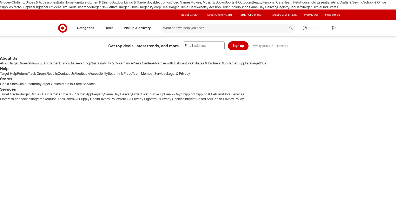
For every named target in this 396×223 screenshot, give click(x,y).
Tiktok (60, 99)
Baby (61, 2)
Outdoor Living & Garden (129, 2)
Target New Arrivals (106, 7)
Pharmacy (33, 84)
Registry (283, 7)
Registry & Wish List (284, 14)
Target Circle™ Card (219, 14)
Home (69, 2)
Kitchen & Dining (99, 2)
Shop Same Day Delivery (259, 7)
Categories (85, 28)
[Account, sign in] (313, 28)
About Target (9, 63)
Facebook (20, 99)
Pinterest (6, 99)
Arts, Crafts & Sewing (347, 2)
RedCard (296, 7)
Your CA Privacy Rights (136, 99)
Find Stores (329, 7)
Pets (296, 2)
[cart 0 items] (333, 28)
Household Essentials (316, 2)
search (291, 28)
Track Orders (37, 73)
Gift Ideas (54, 7)
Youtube (50, 99)
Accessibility (98, 73)
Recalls (52, 73)
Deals (109, 28)
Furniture (80, 2)
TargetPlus (258, 63)
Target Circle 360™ (251, 14)
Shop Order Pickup (227, 7)
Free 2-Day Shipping (179, 94)
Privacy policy (261, 45)
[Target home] (63, 28)
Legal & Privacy (178, 73)
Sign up (238, 46)
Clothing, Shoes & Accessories (34, 2)
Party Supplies (23, 7)
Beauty (257, 2)
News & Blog (39, 63)
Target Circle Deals (184, 7)
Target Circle (312, 7)
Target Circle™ (190, 14)
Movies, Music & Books (208, 2)
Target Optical (51, 84)
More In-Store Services (78, 84)
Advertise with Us (165, 63)
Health (288, 2)
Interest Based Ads (198, 99)
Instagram (35, 99)
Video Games (181, 2)
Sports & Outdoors (238, 2)
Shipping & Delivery (208, 94)
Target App (84, 94)
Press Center (142, 63)
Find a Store (9, 84)
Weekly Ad (205, 7)
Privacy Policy (109, 99)
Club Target (228, 63)
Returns (22, 73)
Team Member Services (149, 73)
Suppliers (244, 63)
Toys (150, 2)
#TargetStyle (147, 7)
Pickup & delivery (137, 28)
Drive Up (157, 94)
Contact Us (66, 73)
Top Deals (163, 7)
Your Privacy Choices (168, 99)
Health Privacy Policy (228, 99)
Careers (24, 63)
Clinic (22, 84)
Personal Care (272, 2)
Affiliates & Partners (205, 63)
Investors (184, 63)
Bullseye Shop (80, 63)
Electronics (162, 2)
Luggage (40, 7)
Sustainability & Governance (112, 63)
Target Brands (59, 63)
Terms (280, 45)
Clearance (84, 7)
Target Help (8, 73)
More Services (233, 94)
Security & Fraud (120, 73)
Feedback (82, 73)
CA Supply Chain (86, 99)
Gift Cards (69, 7)
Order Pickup (141, 94)
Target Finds (129, 7)
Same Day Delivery (118, 94)
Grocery (6, 2)
